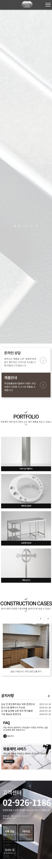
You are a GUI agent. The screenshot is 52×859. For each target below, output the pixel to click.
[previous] (30, 225)
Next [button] (47, 618)
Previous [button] (40, 618)
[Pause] (15, 225)
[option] (26, 172)
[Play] (19, 225)
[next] (36, 225)
